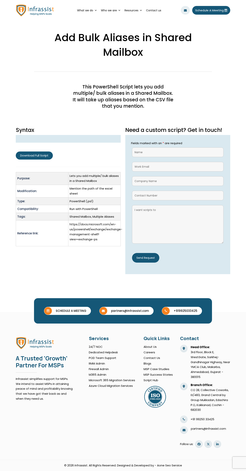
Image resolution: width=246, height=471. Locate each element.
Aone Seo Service (169, 465)
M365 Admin (97, 375)
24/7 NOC (96, 347)
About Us (150, 347)
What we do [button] (85, 10)
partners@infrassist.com (208, 429)
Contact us (153, 10)
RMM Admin (97, 363)
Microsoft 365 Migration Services (112, 380)
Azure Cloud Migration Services (111, 386)
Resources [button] (131, 10)
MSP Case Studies (156, 369)
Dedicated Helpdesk (103, 352)
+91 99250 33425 (202, 419)
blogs (147, 363)
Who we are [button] (109, 10)
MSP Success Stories (158, 375)
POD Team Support (102, 358)
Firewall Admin (99, 369)
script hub (151, 380)
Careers (149, 352)
